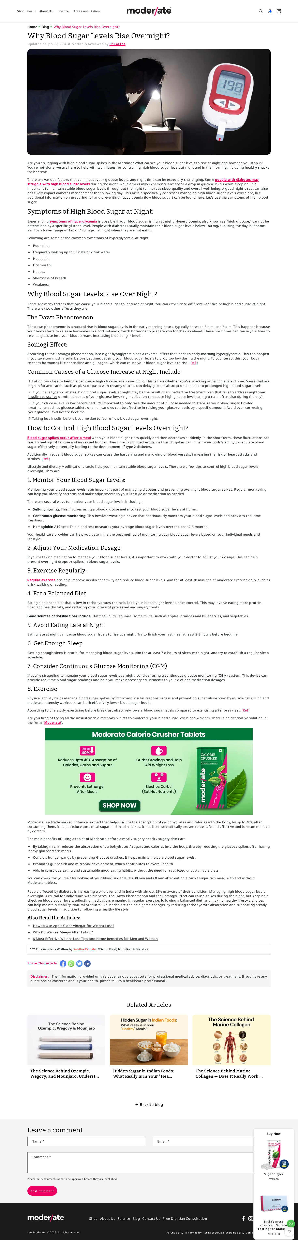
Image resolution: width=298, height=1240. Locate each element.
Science (63, 11)
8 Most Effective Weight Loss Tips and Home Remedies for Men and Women (95, 938)
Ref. (46, 459)
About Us (46, 11)
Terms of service (213, 1232)
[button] (260, 11)
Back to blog (151, 1104)
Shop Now (24, 11)
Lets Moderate (36, 1232)
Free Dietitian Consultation (185, 1218)
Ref (193, 363)
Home (32, 27)
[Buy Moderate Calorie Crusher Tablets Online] (149, 814)
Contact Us (151, 1218)
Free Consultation (87, 11)
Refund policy (175, 1232)
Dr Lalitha (117, 44)
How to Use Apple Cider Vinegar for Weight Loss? (73, 925)
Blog (45, 27)
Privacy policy (193, 1232)
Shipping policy (235, 1232)
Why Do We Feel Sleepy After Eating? (63, 932)
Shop (93, 1218)
